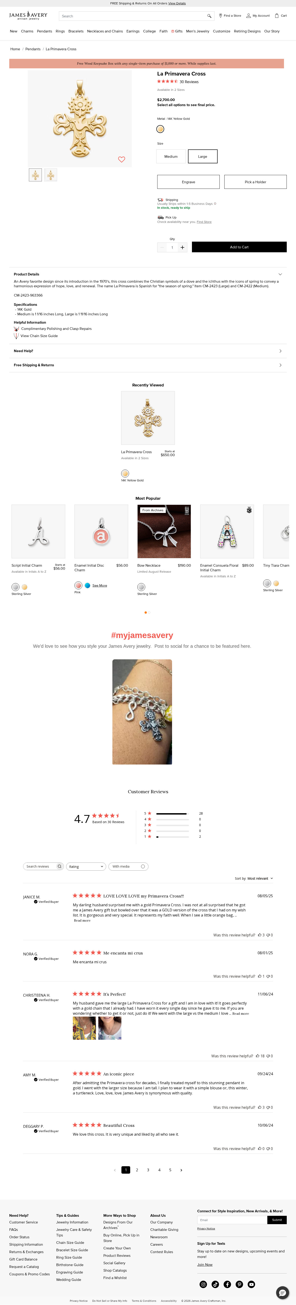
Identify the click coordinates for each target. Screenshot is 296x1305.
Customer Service (23, 1222)
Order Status (19, 1236)
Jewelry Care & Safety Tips (74, 1232)
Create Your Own (117, 1248)
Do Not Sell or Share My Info (109, 1300)
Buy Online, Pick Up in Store (121, 1237)
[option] (35, 174)
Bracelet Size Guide (72, 1249)
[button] (258, 15)
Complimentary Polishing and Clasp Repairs (56, 328)
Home (15, 48)
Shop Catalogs (115, 1270)
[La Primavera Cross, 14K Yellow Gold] (125, 473)
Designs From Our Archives (118, 1225)
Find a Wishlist (115, 1277)
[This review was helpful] (259, 935)
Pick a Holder (255, 181)
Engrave (188, 181)
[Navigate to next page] (181, 1170)
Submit (277, 1219)
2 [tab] (149, 613)
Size (160, 143)
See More (99, 585)
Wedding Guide (68, 1279)
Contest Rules (161, 1251)
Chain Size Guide (70, 1242)
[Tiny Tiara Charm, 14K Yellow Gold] (276, 583)
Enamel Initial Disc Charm (89, 567)
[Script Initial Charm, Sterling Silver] (15, 587)
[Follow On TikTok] (215, 1284)
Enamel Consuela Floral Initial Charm (219, 567)
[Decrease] (182, 247)
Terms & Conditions (144, 1300)
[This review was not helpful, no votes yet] (268, 935)
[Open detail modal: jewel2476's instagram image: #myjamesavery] (142, 712)
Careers (156, 1244)
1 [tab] (146, 613)
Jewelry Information (72, 1222)
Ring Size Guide (69, 1257)
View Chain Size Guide (39, 335)
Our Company (161, 1222)
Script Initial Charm (27, 565)
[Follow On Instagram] (203, 1284)
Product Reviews (116, 1255)
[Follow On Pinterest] (239, 1284)
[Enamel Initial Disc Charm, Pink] (78, 585)
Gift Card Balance (23, 1259)
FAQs (13, 1229)
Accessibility (169, 1300)
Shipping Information (26, 1244)
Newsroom (159, 1236)
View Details (177, 3)
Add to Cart (239, 247)
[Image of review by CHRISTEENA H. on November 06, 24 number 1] (84, 1028)
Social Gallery (114, 1262)
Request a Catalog (24, 1266)
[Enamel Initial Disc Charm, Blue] (87, 585)
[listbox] (80, 178)
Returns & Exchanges (26, 1251)
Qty (172, 239)
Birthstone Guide (69, 1264)
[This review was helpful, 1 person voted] (259, 976)
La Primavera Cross (136, 451)
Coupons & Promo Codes (29, 1274)
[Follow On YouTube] (251, 1284)
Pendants (32, 48)
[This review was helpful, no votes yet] (259, 1148)
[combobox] (137, 16)
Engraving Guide (69, 1272)
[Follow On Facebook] (227, 1284)
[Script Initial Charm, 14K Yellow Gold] (24, 587)
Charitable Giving (164, 1229)
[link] (149, 31)
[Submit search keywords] (211, 16)
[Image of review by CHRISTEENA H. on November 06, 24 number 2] (109, 1028)
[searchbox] (39, 866)
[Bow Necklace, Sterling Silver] (141, 587)
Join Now (205, 1264)
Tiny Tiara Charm (276, 565)
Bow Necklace (148, 565)
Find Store (204, 221)
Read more (82, 920)
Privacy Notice (206, 1228)
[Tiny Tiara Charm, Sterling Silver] (267, 583)
